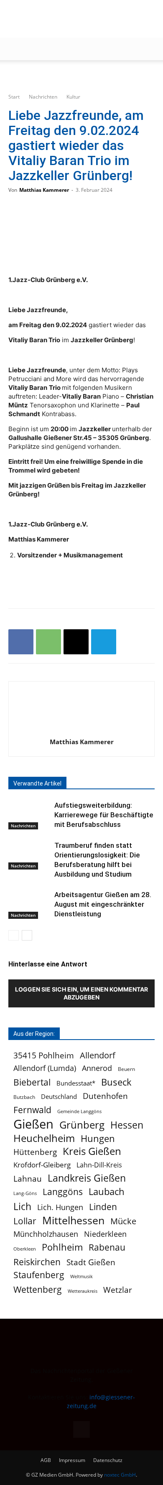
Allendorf (97, 1055)
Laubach (107, 1191)
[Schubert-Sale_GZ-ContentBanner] (81, 74)
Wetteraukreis (82, 1291)
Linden (103, 1206)
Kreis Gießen (92, 1151)
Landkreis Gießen (87, 1178)
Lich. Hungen (60, 1207)
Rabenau (107, 1247)
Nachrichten (43, 96)
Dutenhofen (105, 1096)
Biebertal (32, 1082)
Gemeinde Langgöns (79, 1111)
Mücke (123, 1221)
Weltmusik (81, 1276)
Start (14, 96)
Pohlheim (62, 1247)
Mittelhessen (73, 1220)
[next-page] (27, 935)
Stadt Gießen (90, 1262)
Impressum (72, 1460)
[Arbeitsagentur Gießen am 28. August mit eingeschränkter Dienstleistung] (29, 904)
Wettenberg (37, 1289)
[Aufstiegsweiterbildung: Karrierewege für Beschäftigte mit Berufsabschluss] (29, 815)
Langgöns (63, 1191)
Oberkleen (24, 1249)
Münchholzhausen (45, 1234)
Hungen (98, 1138)
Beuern (126, 1069)
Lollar (24, 1221)
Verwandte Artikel (37, 783)
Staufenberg (38, 1275)
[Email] (76, 641)
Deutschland (59, 1096)
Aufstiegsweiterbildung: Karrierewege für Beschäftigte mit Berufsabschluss (103, 815)
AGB (46, 1460)
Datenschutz (107, 1460)
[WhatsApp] (48, 641)
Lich (22, 1206)
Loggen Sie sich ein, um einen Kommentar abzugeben (81, 993)
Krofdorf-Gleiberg (42, 1164)
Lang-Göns (25, 1193)
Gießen (33, 1124)
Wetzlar (117, 1289)
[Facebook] (20, 641)
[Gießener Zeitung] (73, 19)
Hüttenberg (35, 1151)
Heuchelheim (44, 1138)
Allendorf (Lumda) (44, 1068)
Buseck (116, 1082)
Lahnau (27, 1178)
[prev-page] (13, 935)
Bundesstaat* (75, 1083)
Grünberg (81, 1124)
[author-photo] (81, 730)
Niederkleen (105, 1234)
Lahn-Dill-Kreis (99, 1165)
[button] (14, 49)
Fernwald (32, 1110)
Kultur (73, 96)
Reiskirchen (37, 1261)
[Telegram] (103, 641)
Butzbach (24, 1097)
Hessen (126, 1125)
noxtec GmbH (120, 1474)
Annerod (97, 1068)
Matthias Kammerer (44, 189)
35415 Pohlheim (43, 1055)
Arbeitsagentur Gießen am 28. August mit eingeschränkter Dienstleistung (102, 904)
